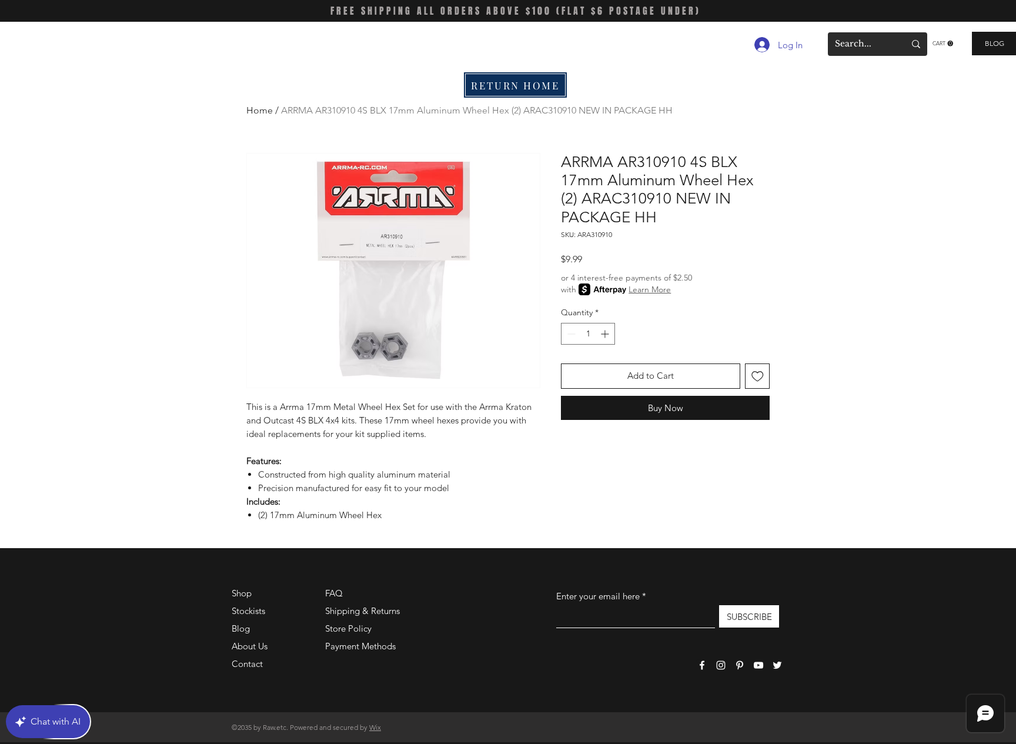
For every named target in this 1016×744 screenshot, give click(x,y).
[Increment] (606, 333)
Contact (247, 663)
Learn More (650, 289)
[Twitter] (777, 665)
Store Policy (348, 628)
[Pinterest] (740, 665)
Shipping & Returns (362, 610)
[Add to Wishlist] (757, 376)
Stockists (248, 610)
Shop (242, 593)
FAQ (334, 593)
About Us (250, 646)
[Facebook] (702, 665)
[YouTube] (758, 665)
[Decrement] (570, 333)
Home (259, 110)
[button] (943, 43)
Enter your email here (598, 596)
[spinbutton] (588, 333)
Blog (241, 628)
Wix (375, 727)
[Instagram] (721, 665)
